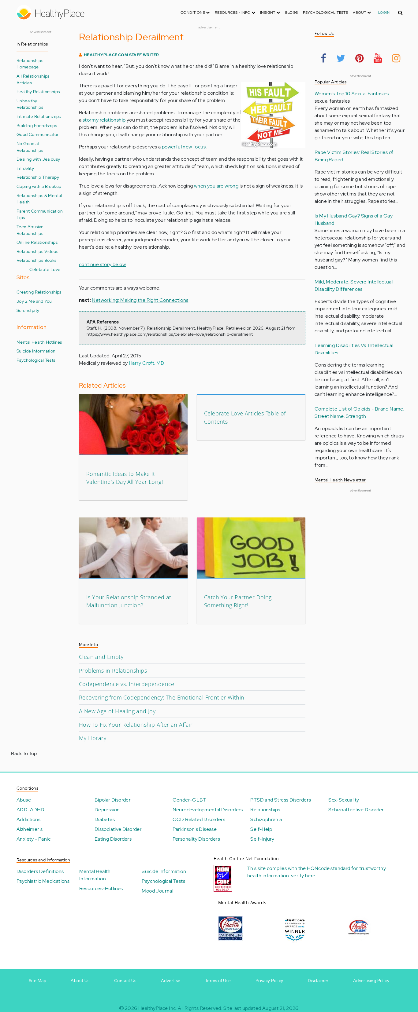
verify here (303, 875)
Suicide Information (36, 351)
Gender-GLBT (189, 800)
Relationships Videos (37, 251)
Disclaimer (318, 980)
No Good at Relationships (30, 147)
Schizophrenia (266, 819)
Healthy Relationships (38, 91)
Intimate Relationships (39, 116)
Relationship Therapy (38, 177)
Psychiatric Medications (43, 881)
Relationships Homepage (30, 63)
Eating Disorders (113, 839)
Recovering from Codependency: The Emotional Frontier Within (161, 697)
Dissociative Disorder (118, 829)
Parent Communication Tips (40, 214)
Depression (107, 809)
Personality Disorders (196, 839)
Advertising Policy (371, 980)
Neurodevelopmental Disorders (208, 809)
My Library (92, 738)
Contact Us (125, 980)
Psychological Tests (325, 12)
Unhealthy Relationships (30, 104)
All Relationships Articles (33, 79)
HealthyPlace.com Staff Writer (121, 54)
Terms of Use (218, 980)
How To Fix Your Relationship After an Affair (136, 724)
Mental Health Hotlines (39, 342)
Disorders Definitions (40, 871)
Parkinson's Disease (195, 829)
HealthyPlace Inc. (157, 1008)
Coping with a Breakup (39, 186)
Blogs (291, 12)
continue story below (102, 264)
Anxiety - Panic (33, 839)
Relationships (265, 809)
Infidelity (25, 168)
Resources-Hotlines (101, 888)
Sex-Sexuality (343, 800)
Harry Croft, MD (147, 363)
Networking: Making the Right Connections (140, 300)
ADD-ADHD (30, 809)
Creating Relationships (39, 292)
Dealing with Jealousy (38, 159)
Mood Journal (157, 891)
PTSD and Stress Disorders (280, 800)
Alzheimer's (30, 829)
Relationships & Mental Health (39, 198)
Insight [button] (268, 12)
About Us (80, 980)
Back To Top (24, 753)
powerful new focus (184, 147)
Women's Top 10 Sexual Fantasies (352, 93)
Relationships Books (37, 260)
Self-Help (261, 829)
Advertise (171, 980)
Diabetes (105, 819)
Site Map (37, 980)
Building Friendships (37, 125)
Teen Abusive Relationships (30, 230)
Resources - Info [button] (233, 12)
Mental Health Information (95, 875)
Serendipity (28, 310)
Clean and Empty (101, 656)
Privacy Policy (269, 980)
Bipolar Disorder (113, 800)
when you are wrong (216, 186)
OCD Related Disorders (199, 819)
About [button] (360, 12)
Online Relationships (37, 242)
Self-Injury (262, 839)
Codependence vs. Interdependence (126, 684)
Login (384, 12)
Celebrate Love (45, 269)
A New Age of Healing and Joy (117, 711)
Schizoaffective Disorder (356, 809)
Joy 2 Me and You (34, 301)
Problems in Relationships (113, 670)
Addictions (28, 819)
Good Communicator (38, 134)
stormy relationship (104, 120)
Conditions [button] (193, 12)
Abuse (24, 800)
